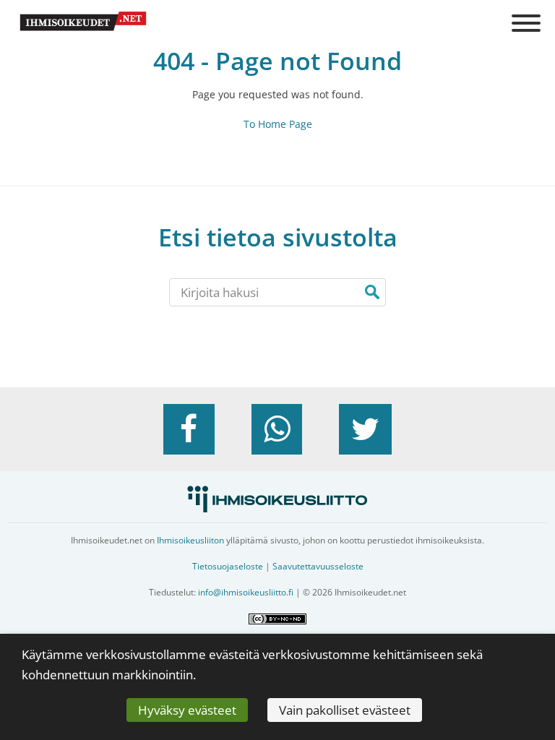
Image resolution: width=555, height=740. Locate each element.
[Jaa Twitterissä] (365, 429)
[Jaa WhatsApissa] (276, 429)
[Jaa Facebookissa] (188, 429)
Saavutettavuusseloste (317, 566)
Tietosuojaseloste (227, 566)
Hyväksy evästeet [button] (187, 710)
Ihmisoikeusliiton (190, 540)
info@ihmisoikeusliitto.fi (245, 592)
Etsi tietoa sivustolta (277, 237)
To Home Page (278, 124)
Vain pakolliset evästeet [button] (344, 710)
